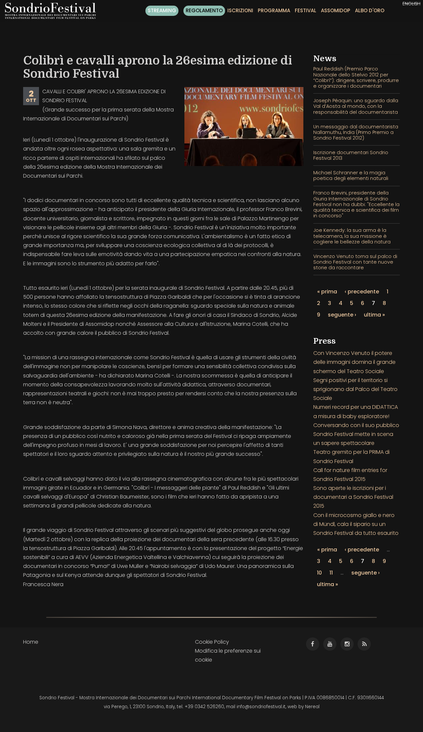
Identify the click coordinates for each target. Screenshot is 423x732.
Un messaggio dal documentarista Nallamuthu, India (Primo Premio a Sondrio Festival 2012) (355, 132)
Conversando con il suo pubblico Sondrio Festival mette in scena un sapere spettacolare (356, 434)
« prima (327, 291)
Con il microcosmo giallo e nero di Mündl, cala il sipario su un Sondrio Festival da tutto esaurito (356, 524)
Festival (305, 10)
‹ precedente (362, 291)
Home (30, 642)
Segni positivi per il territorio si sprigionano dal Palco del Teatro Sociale (355, 389)
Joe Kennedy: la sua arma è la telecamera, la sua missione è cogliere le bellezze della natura (352, 236)
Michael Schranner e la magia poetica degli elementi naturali (350, 175)
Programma (274, 10)
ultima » (374, 315)
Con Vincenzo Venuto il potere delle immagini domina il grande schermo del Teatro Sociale (354, 362)
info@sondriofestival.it (261, 707)
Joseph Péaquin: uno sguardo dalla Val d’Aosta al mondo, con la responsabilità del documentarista (355, 106)
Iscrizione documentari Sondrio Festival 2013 (350, 155)
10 (319, 573)
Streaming (162, 10)
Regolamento (204, 10)
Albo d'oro (369, 10)
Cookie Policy (212, 642)
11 (331, 573)
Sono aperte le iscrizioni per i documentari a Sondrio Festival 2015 (353, 497)
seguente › (342, 315)
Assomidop (335, 10)
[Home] (53, 11)
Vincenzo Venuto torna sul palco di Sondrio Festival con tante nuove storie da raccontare (355, 262)
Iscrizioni (240, 10)
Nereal (312, 707)
